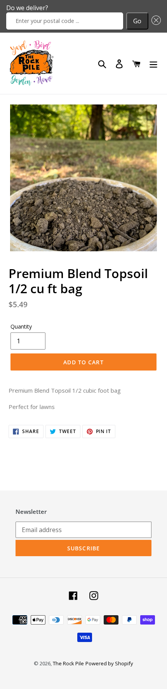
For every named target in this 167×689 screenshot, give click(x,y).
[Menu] (153, 63)
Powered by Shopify (109, 663)
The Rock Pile (68, 663)
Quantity (21, 326)
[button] (154, 21)
